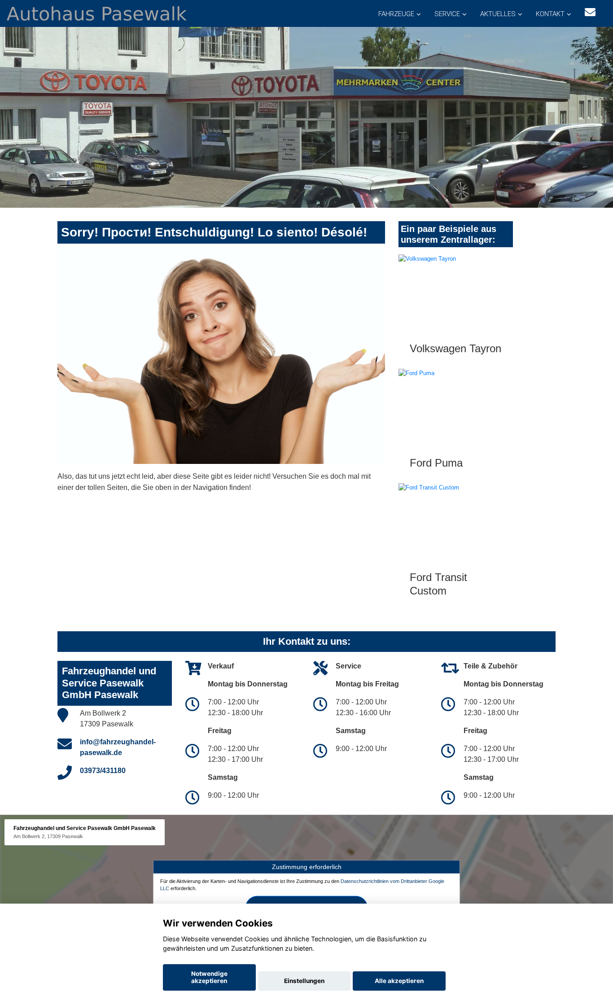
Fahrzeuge (396, 14)
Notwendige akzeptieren (209, 977)
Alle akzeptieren (399, 980)
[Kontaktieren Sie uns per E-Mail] (590, 12)
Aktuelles (498, 14)
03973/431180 (103, 770)
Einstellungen (304, 980)
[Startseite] (97, 12)
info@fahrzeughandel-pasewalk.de (118, 747)
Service (447, 14)
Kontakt (550, 14)
